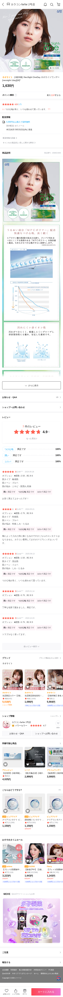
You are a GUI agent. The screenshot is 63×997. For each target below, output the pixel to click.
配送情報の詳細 (9, 138)
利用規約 (14, 970)
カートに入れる (46, 992)
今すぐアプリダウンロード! (22, 973)
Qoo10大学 (6, 973)
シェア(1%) (15, 994)
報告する (6, 962)
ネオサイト (7, 77)
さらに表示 (33, 385)
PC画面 (51, 970)
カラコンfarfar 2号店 (23, 4)
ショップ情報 (30, 716)
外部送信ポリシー (40, 970)
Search (52, 4)
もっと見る (31, 438)
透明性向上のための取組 (49, 973)
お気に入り (6, 994)
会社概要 (5, 970)
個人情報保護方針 (25, 970)
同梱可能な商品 (9, 743)
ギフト (25, 994)
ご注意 (5, 952)
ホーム (36, 973)
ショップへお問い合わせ (32, 407)
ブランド (30, 658)
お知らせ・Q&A (30, 397)
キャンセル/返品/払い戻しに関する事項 (18, 143)
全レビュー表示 (30, 646)
